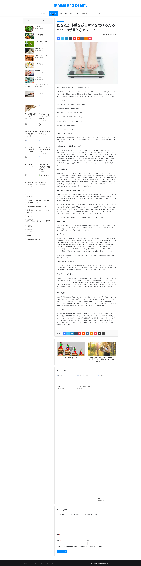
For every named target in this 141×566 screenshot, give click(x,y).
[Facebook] (58, 38)
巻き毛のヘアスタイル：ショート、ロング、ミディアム (30, 149)
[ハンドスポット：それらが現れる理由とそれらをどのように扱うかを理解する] (44, 108)
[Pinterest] (74, 38)
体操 (99, 499)
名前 (58, 534)
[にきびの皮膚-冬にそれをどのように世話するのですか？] (31, 108)
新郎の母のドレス (40, 49)
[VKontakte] (82, 38)
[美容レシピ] (29, 65)
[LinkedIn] (66, 38)
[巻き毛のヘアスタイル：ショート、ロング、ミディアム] (31, 143)
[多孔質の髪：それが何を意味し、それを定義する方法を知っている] (31, 126)
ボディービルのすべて (41, 56)
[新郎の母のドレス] (29, 51)
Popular (45, 21)
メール (59, 540)
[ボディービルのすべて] (29, 58)
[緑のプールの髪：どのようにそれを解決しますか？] (44, 143)
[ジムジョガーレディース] (86, 380)
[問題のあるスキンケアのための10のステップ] (31, 177)
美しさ (71, 13)
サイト (89, 540)
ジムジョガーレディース (83, 387)
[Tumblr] (70, 38)
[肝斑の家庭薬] (31, 159)
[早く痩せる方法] (29, 36)
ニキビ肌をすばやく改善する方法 (44, 132)
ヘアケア (37, 27)
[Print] (103, 333)
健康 (66, 13)
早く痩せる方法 (39, 34)
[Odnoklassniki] (86, 38)
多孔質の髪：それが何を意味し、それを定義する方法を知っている (31, 133)
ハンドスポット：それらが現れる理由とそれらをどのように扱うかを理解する (44, 116)
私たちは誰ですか (102, 563)
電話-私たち (94, 563)
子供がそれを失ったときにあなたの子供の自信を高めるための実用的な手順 (44, 167)
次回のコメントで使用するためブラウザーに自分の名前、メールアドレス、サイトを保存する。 (81, 546)
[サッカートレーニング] (29, 44)
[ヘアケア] (29, 29)
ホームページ (44, 13)
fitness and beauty (50, 563)
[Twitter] (62, 38)
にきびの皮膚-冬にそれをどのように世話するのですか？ (31, 115)
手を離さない (38, 70)
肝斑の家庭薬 (28, 164)
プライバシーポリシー (112, 563)
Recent (30, 21)
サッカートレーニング (41, 41)
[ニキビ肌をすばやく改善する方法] (44, 126)
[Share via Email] (99, 333)
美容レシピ (38, 63)
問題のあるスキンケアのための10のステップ (31, 184)
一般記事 (61, 13)
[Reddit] (78, 38)
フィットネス (53, 13)
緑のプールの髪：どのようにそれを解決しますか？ (44, 149)
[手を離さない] (29, 73)
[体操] (107, 436)
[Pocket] (90, 38)
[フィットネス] (66, 380)
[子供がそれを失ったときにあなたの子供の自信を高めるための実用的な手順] (44, 159)
